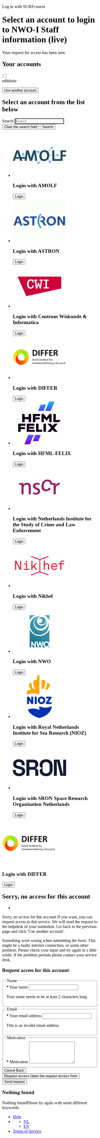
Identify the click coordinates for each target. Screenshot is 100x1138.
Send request (14, 1082)
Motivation (17, 1062)
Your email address (24, 1015)
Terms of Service (27, 1131)
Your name (17, 987)
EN (26, 1126)
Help (17, 1116)
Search (8, 121)
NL (26, 1121)
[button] (5, 75)
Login (19, 196)
